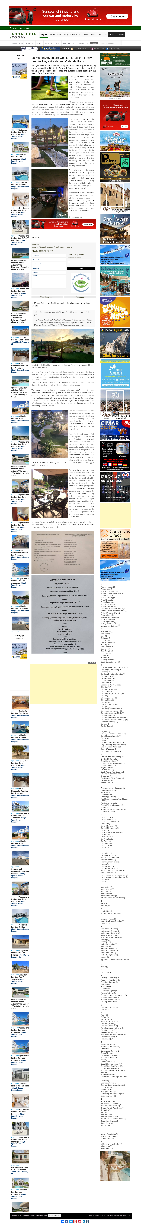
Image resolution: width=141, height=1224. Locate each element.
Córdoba (86, 34)
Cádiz (72, 34)
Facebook (80, 297)
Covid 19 (39, 43)
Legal (111, 1215)
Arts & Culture (82, 43)
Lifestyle (57, 43)
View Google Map (47, 297)
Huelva (93, 34)
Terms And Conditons (95, 1215)
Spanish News (29, 43)
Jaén (99, 34)
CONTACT (15, 28)
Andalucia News (17, 43)
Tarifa (105, 34)
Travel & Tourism (68, 43)
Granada (59, 34)
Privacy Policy (105, 1215)
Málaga (66, 34)
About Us (117, 1215)
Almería (52, 34)
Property (48, 43)
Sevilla (78, 34)
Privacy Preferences (54, 1215)
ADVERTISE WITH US (25, 28)
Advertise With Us (125, 1215)
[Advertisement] (63, 684)
